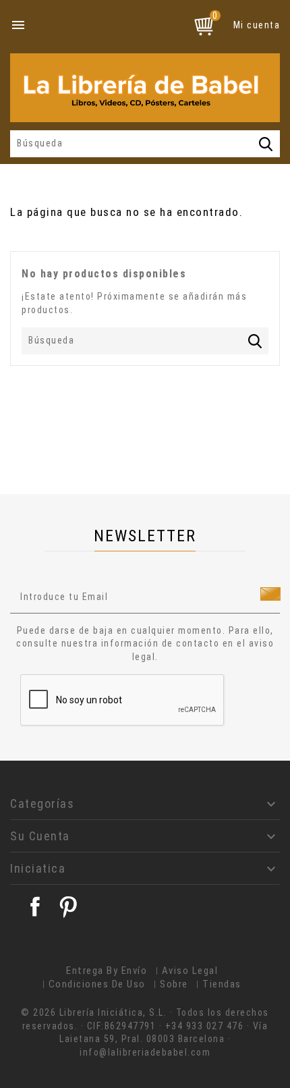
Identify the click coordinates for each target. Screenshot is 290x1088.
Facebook (35, 906)
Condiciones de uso (97, 984)
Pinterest (68, 906)
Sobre (174, 984)
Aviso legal (190, 970)
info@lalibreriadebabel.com (145, 1052)
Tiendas (221, 984)
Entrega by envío (106, 970)
